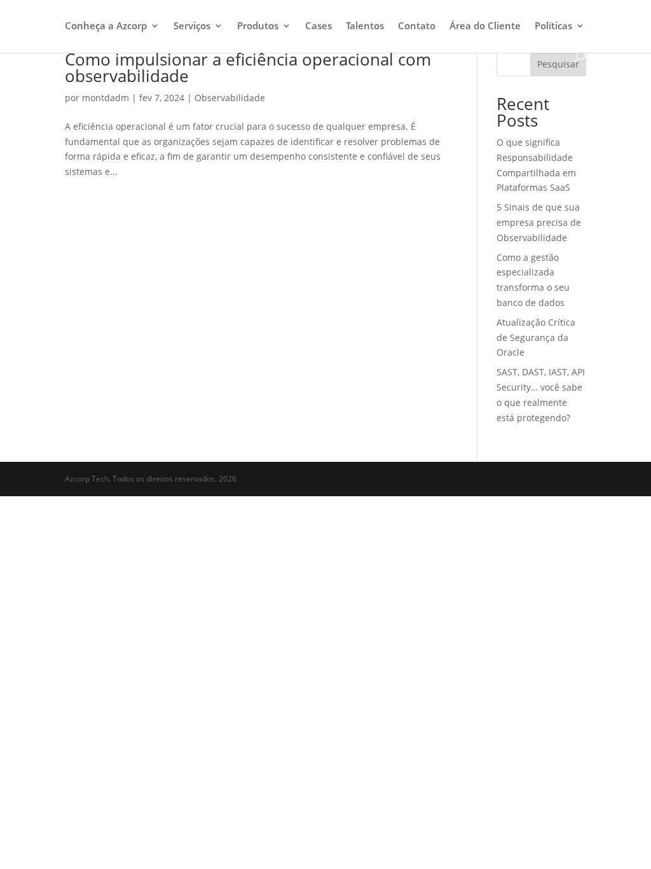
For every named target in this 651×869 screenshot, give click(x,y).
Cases (318, 26)
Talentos (365, 26)
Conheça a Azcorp (106, 26)
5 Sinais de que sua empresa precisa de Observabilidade (539, 222)
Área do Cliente (485, 26)
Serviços (192, 26)
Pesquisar (558, 64)
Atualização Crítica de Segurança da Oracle (536, 337)
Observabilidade (230, 98)
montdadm (105, 98)
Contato (416, 26)
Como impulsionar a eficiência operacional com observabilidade (248, 67)
